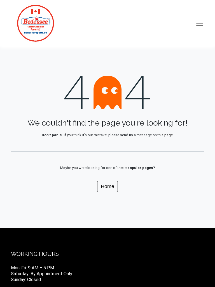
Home (107, 186)
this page (165, 135)
